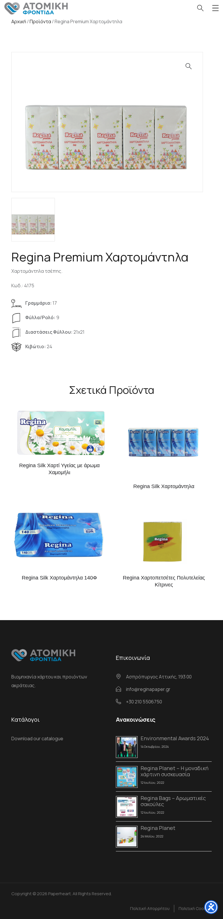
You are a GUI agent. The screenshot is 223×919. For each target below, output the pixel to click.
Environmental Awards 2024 (175, 738)
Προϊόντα (40, 21)
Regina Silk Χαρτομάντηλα (163, 486)
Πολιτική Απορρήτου (150, 908)
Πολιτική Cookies (195, 908)
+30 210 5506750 (144, 701)
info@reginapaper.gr (148, 689)
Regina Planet (158, 827)
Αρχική (18, 21)
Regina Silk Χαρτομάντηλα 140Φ (59, 578)
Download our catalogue (37, 738)
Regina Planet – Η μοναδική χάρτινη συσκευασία (174, 771)
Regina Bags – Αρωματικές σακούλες (173, 801)
